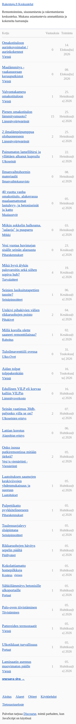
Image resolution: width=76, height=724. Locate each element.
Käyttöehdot (49, 696)
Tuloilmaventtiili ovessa (19, 351)
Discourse (30, 714)
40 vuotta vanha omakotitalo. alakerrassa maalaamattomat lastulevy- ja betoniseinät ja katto (20, 201)
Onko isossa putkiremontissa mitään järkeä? (19, 451)
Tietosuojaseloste (13, 704)
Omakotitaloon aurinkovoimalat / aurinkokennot (15, 47)
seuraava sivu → (13, 678)
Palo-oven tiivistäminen (19, 607)
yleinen (18, 575)
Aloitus (7, 696)
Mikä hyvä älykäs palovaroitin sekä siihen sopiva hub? (19, 269)
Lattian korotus (13, 430)
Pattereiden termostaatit (19, 626)
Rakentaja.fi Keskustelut (17, 4)
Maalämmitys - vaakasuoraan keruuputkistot (13, 71)
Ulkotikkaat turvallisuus (19, 644)
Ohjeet (32, 696)
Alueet (20, 696)
